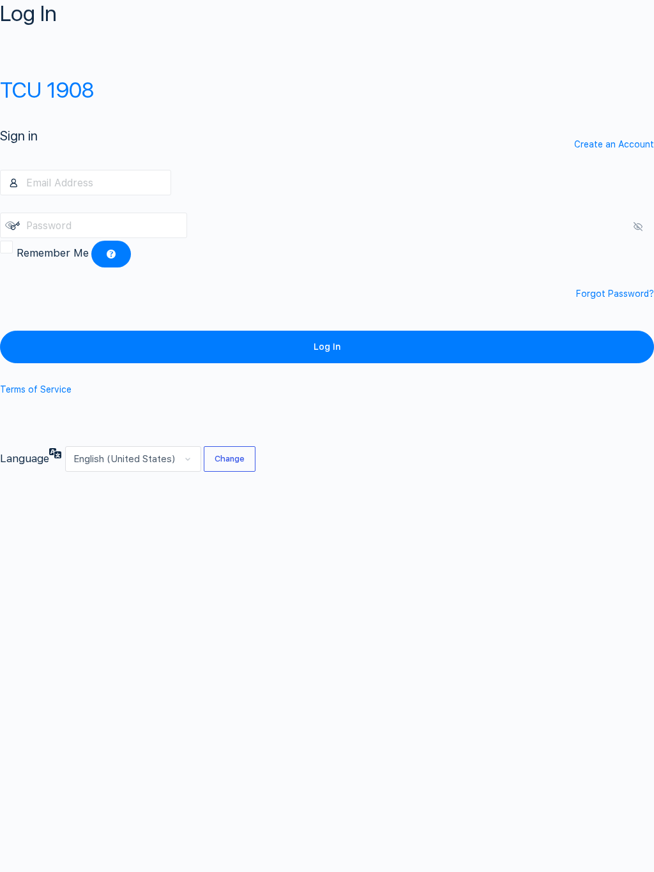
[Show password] (200, 225)
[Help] (111, 254)
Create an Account (614, 144)
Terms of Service (36, 389)
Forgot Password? (615, 294)
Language (24, 458)
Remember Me (53, 252)
